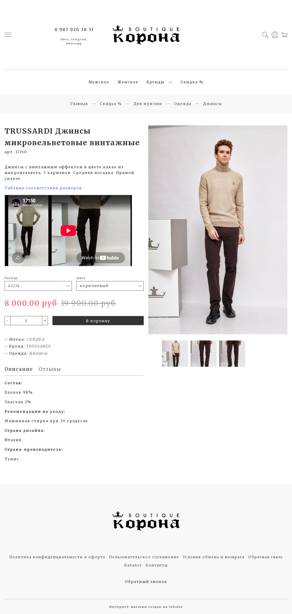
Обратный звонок (146, 581)
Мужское (99, 82)
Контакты (157, 565)
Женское (127, 82)
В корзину (98, 321)
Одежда (182, 103)
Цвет (81, 278)
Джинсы (212, 103)
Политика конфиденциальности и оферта (57, 557)
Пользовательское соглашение (144, 557)
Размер (11, 278)
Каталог (133, 565)
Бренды (155, 82)
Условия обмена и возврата (214, 557)
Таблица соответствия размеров (43, 188)
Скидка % (191, 82)
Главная (79, 103)
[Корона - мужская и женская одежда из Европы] (146, 35)
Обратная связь (265, 557)
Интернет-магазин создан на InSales (146, 607)
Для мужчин (148, 103)
